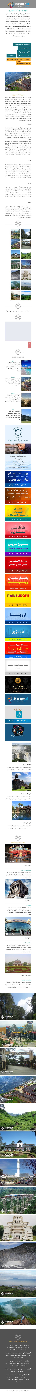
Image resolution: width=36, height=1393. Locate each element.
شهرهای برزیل (27, 765)
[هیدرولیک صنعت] (18, 425)
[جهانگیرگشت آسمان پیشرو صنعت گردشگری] (18, 590)
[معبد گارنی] (18, 879)
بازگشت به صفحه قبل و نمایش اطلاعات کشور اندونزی (18, 60)
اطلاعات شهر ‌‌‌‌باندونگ (24, 48)
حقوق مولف (9, 1390)
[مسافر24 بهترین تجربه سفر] (18, 5)
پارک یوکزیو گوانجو (26, 980)
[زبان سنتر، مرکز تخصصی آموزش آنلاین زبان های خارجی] (18, 676)
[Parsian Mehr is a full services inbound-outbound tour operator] (18, 573)
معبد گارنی (28, 905)
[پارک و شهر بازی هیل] (18, 844)
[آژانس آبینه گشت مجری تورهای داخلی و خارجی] (18, 556)
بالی (13, 361)
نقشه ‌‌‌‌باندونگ (11, 56)
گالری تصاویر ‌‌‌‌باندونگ (24, 52)
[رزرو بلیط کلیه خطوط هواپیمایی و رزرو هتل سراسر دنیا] (18, 642)
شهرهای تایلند (27, 823)
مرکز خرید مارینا (27, 943)
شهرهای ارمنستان (25, 794)
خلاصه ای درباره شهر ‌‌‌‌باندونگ (22, 44)
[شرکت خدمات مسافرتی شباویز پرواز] (18, 522)
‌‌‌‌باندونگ (13, 377)
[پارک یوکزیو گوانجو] (18, 953)
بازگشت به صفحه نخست (23, 63)
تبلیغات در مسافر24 (18, 736)
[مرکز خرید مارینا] (18, 916)
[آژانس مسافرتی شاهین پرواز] (18, 624)
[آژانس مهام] (18, 706)
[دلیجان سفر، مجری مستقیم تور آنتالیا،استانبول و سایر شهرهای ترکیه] (18, 539)
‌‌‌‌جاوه (13, 410)
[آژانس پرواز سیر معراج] (18, 470)
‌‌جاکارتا (12, 393)
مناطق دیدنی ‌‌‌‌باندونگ (24, 56)
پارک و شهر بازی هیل (26, 870)
